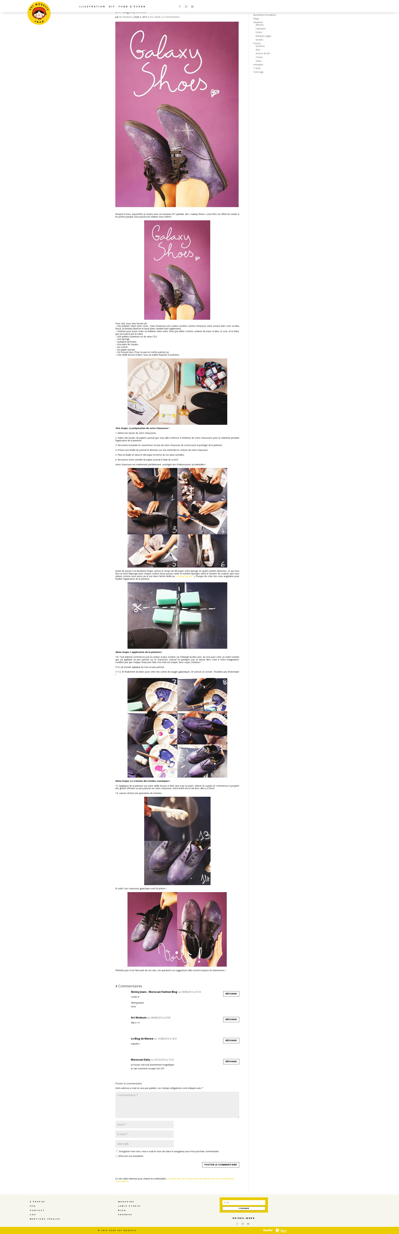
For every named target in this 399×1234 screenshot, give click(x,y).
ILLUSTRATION (92, 6)
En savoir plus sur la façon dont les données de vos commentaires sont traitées (174, 1180)
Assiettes (260, 46)
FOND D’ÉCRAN (132, 6)
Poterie (257, 43)
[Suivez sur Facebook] (179, 6)
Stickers (259, 39)
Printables (258, 64)
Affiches (260, 24)
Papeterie (258, 22)
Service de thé (263, 53)
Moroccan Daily (140, 1059)
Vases (259, 60)
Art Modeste (125, 16)
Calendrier (261, 28)
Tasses (259, 57)
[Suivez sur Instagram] (186, 6)
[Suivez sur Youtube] (192, 6)
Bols (258, 49)
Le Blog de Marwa (142, 1038)
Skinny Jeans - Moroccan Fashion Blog (154, 992)
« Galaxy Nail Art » (185, 576)
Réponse (231, 993)
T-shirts (257, 68)
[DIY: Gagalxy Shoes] (177, 270)
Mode (158, 16)
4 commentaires (171, 16)
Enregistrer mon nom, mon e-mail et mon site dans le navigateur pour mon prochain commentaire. (169, 1151)
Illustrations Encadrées (264, 14)
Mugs (256, 18)
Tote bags (258, 71)
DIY (112, 6)
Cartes (259, 32)
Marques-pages (263, 35)
